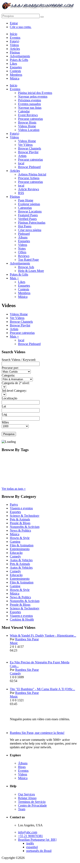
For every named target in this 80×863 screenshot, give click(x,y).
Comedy (15, 556)
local (21, 340)
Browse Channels (21, 321)
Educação (16, 552)
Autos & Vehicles (21, 560)
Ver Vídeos (17, 318)
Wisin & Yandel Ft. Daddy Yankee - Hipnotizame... (43, 635)
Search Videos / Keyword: (19, 359)
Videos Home (19, 314)
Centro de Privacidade (32, 805)
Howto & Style (20, 538)
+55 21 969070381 (30, 836)
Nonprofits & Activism (24, 527)
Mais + (14, 336)
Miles (5, 422)
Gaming (15, 541)
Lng (4, 414)
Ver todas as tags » (14, 488)
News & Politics (20, 530)
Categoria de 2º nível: (16, 383)
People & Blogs (20, 523)
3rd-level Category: (14, 390)
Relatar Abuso (27, 798)
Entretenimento (20, 549)
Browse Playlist (20, 325)
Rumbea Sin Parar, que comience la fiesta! (37, 732)
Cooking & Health (22, 619)
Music (14, 643)
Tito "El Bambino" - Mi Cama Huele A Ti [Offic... (42, 689)
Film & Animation (21, 545)
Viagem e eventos (21, 508)
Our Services (26, 794)
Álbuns (22, 763)
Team (21, 809)
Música (14, 534)
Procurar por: (10, 368)
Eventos (23, 770)
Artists (14, 329)
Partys (14, 504)
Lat (4, 406)
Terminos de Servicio (32, 801)
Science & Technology (24, 515)
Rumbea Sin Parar (27, 639)
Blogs (22, 767)
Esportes (15, 512)
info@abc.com (27, 832)
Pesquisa (8, 434)
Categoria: (8, 375)
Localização (9, 398)
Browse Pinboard (29, 344)
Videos (22, 774)
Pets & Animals (20, 519)
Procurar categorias (22, 332)
